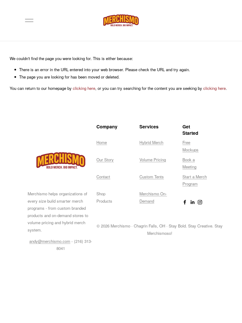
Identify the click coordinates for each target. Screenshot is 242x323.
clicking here (84, 88)
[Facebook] (184, 202)
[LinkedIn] (192, 202)
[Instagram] (200, 202)
